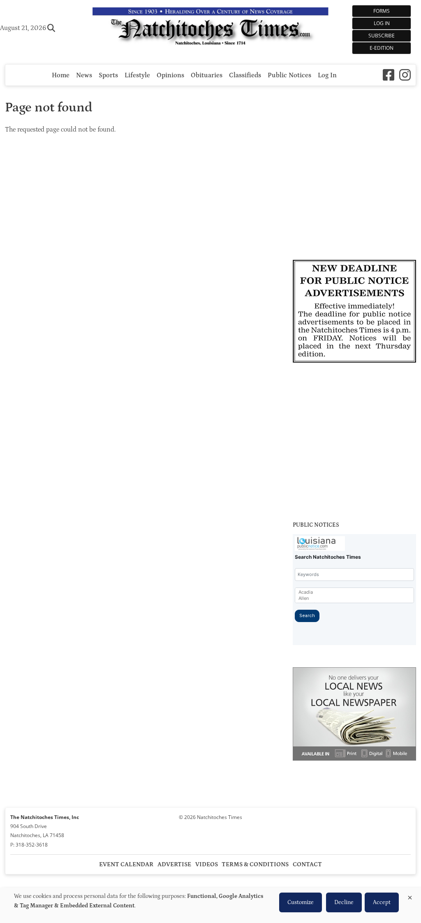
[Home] (210, 28)
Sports (108, 75)
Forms (381, 10)
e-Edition (381, 47)
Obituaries (206, 75)
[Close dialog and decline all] (410, 896)
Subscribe (381, 35)
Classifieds (245, 75)
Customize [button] (300, 902)
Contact (307, 864)
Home (60, 75)
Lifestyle (137, 75)
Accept (382, 902)
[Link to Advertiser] (354, 312)
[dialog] (210, 905)
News (84, 75)
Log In (382, 23)
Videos (206, 864)
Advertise (174, 864)
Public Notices (289, 75)
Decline (344, 902)
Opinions (170, 75)
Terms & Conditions (255, 864)
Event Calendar (126, 864)
